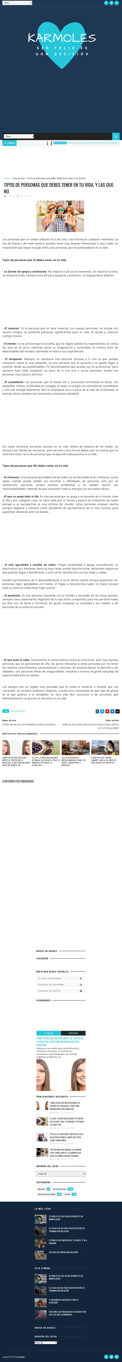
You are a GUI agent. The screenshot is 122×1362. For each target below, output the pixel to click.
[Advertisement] (61, 109)
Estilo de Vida (46, 143)
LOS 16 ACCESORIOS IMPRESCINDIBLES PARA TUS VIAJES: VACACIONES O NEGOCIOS (74, 761)
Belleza (41, 1189)
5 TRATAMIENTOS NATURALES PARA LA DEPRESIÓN (64, 1301)
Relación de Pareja (46, 1194)
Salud (67, 1194)
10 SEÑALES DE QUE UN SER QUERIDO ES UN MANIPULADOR (66, 1218)
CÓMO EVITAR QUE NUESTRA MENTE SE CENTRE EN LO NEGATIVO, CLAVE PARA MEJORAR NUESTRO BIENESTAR (16, 761)
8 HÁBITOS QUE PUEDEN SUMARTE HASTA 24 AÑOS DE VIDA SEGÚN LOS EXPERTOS (103, 760)
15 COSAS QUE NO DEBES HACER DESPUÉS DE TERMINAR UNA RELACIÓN (67, 1230)
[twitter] (111, 3)
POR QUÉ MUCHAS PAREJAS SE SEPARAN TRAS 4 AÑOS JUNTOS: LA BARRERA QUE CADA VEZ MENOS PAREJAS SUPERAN (65, 1152)
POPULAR (73, 1033)
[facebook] (106, 3)
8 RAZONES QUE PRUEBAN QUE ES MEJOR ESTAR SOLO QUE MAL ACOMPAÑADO (67, 1313)
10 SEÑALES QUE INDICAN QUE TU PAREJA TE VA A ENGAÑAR (68, 1242)
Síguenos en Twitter (49, 991)
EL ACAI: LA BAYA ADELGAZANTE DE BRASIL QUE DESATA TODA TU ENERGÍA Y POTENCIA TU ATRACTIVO (46, 761)
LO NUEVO (49, 1033)
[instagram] (116, 3)
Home (7, 178)
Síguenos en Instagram (51, 985)
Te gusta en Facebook (50, 978)
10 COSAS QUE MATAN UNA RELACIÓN (63, 1252)
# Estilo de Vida (18, 711)
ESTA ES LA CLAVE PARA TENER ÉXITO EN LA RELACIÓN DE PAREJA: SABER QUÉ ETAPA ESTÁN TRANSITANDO (66, 1137)
